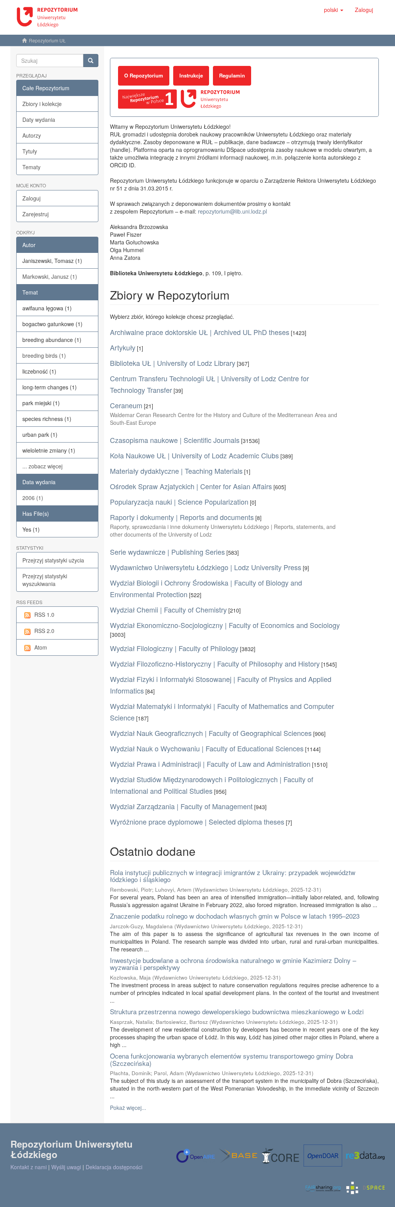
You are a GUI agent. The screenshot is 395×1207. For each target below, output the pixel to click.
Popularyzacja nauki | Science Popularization (179, 502)
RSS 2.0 (44, 631)
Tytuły (29, 151)
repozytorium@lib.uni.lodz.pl (232, 211)
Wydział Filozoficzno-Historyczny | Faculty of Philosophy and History (215, 663)
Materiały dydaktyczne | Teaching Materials (176, 471)
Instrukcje (191, 75)
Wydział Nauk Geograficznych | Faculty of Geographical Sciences (211, 733)
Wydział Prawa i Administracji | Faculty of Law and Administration (210, 764)
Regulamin (232, 75)
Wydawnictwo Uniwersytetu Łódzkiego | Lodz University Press (205, 567)
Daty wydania (38, 119)
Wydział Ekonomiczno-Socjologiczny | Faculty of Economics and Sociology (225, 625)
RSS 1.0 (44, 614)
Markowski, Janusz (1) (49, 276)
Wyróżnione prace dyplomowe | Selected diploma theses (197, 821)
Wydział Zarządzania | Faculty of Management (181, 806)
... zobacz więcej (42, 466)
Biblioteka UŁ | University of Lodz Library (172, 363)
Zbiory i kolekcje (42, 104)
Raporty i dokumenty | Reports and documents (182, 517)
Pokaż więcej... (128, 1107)
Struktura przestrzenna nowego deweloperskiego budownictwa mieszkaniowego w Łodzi (237, 1011)
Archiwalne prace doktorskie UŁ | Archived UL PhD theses (199, 332)
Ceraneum (126, 405)
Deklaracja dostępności (114, 1167)
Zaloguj (31, 198)
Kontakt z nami (28, 1167)
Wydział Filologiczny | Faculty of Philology (174, 648)
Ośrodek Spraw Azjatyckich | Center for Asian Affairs (191, 486)
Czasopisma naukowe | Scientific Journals (175, 440)
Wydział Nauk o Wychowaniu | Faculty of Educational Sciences (207, 748)
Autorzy (31, 135)
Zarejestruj (35, 214)
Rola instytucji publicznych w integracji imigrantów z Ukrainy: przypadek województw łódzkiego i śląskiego (232, 875)
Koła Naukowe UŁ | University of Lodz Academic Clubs (194, 455)
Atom (40, 647)
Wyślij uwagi (66, 1167)
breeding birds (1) (44, 355)
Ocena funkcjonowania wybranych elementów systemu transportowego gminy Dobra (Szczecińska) (231, 1059)
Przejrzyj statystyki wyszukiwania (44, 580)
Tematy (31, 167)
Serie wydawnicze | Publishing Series (167, 552)
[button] (333, 9)
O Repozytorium (143, 75)
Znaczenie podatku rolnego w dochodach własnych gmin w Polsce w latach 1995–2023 (235, 916)
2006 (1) (32, 498)
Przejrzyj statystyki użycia (53, 560)
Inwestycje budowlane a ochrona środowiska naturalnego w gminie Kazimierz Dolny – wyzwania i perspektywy (233, 963)
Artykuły (122, 347)
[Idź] (90, 60)
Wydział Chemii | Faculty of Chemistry (168, 609)
